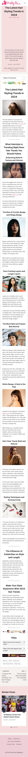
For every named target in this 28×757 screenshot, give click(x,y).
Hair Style (16, 660)
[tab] (12, 727)
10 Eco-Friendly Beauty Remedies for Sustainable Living (21, 676)
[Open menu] (24, 3)
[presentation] (14, 703)
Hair (10, 660)
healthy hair (15, 194)
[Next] (24, 711)
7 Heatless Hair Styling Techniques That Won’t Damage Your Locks (7, 677)
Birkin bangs (6, 413)
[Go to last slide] (4, 711)
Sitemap (18, 744)
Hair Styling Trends (8, 663)
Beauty (11, 17)
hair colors (21, 123)
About (10, 738)
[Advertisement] (14, 33)
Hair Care (16, 17)
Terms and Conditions (14, 741)
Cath (11, 64)
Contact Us (16, 738)
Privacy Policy (11, 744)
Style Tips (17, 663)
